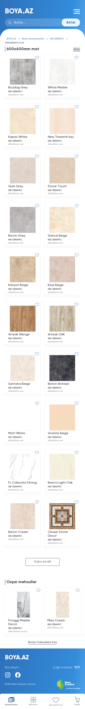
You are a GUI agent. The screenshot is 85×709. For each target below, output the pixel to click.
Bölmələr (33, 705)
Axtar (71, 22)
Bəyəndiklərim (56, 705)
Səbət (77, 705)
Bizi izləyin (12, 667)
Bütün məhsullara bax (42, 642)
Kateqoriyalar (11, 705)
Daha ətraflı (42, 561)
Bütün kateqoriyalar (33, 39)
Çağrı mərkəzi (66, 667)
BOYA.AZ (19, 11)
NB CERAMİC (57, 39)
